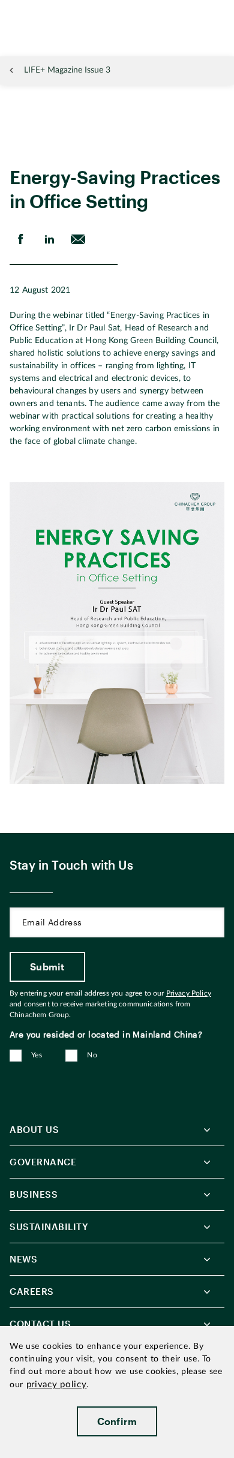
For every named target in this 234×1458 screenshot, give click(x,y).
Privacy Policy (188, 993)
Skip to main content (46, 9)
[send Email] (78, 239)
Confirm (117, 1421)
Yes (36, 1055)
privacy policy (56, 1384)
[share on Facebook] (20, 239)
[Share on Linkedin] (49, 239)
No (92, 1055)
